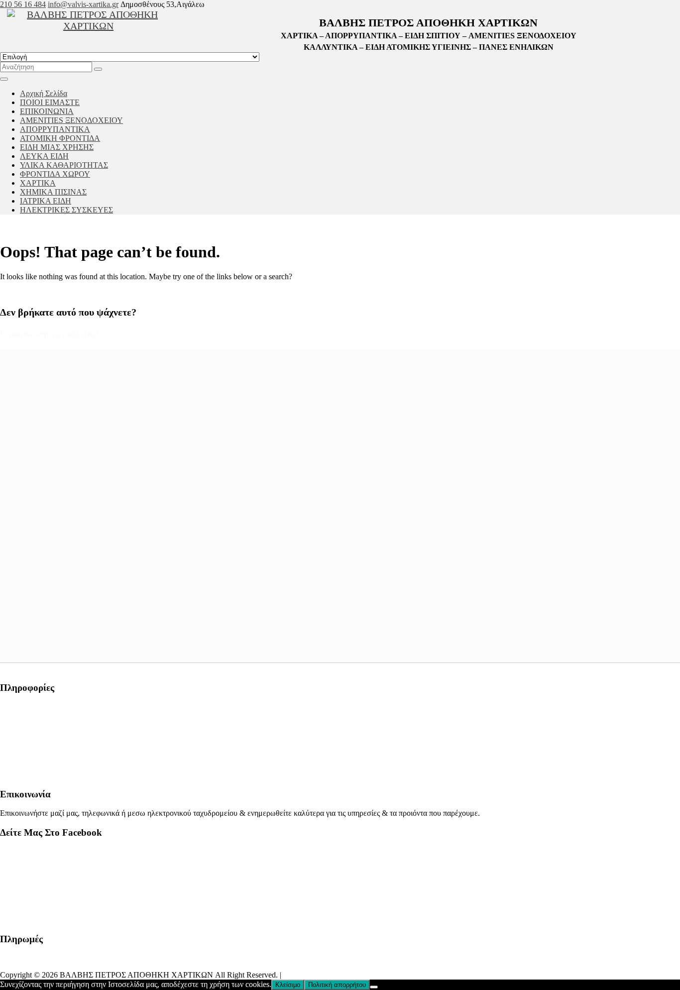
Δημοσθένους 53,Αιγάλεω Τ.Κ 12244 (61, 707)
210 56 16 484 (23, 4)
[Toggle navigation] (4, 79)
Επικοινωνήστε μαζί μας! (50, 333)
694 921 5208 (22, 758)
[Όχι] (374, 987)
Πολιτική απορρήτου (337, 985)
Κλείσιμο (287, 985)
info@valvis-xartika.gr (83, 4)
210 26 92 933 (23, 741)
